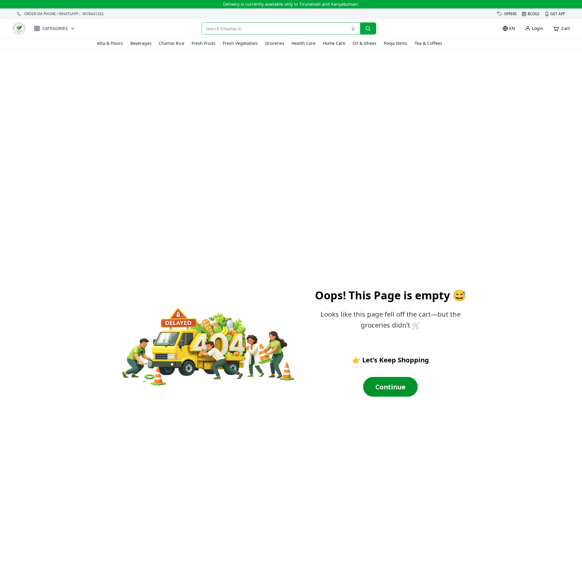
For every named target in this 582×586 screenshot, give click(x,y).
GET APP (557, 14)
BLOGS (534, 13)
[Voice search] (353, 28)
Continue (390, 386)
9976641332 (93, 14)
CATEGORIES (55, 28)
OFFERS (510, 13)
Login (537, 28)
